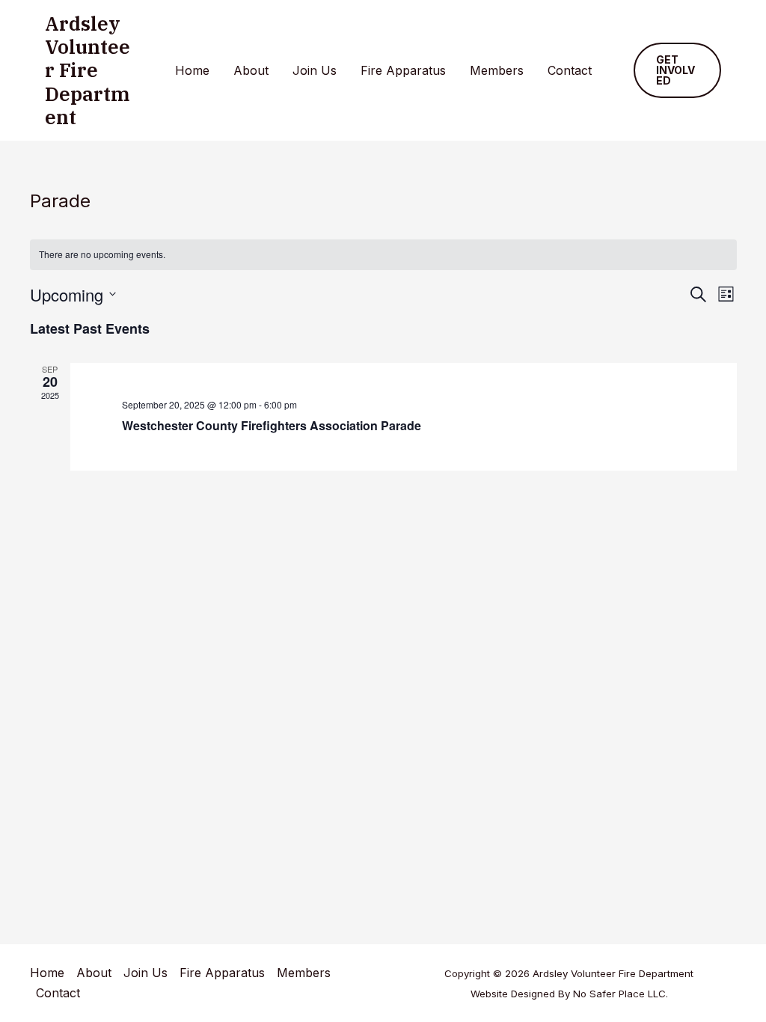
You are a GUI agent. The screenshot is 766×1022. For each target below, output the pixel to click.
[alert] (383, 254)
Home (192, 70)
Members (497, 70)
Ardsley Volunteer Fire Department (87, 69)
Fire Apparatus (403, 70)
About (251, 70)
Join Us (314, 70)
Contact (570, 70)
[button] (678, 70)
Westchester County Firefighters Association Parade (271, 425)
